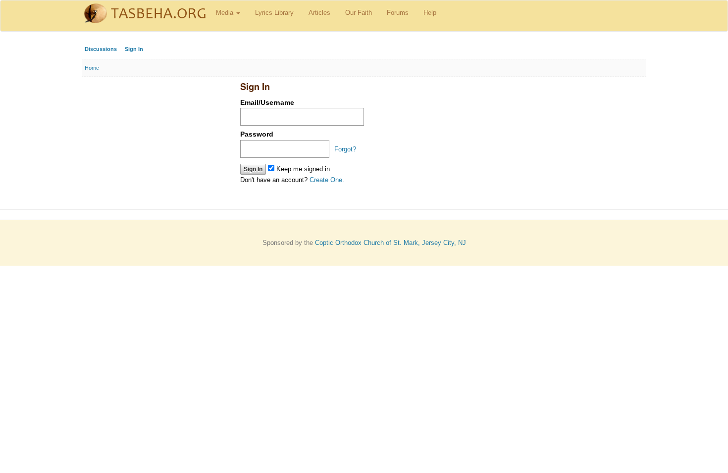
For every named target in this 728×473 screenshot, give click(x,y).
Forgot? (345, 149)
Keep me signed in (302, 169)
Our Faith (358, 12)
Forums (398, 12)
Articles (319, 12)
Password (256, 134)
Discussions (101, 49)
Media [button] (225, 12)
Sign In (134, 49)
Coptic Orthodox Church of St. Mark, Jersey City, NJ (390, 242)
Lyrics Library (274, 12)
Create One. (327, 180)
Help (429, 12)
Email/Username (267, 102)
